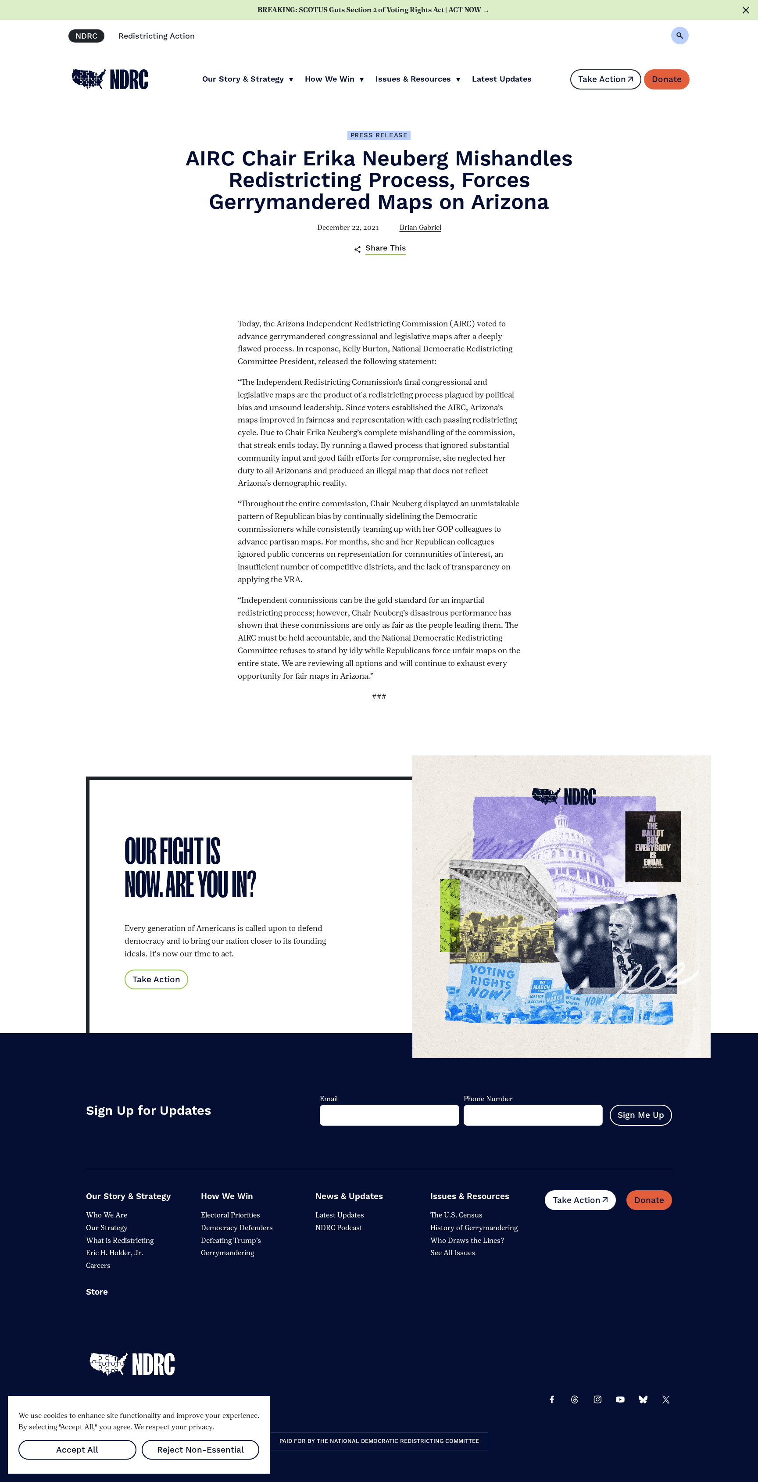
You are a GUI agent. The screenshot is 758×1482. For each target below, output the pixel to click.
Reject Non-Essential (200, 1450)
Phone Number (488, 1099)
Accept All (77, 1450)
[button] (680, 35)
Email (329, 1099)
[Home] (138, 1364)
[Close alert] (746, 10)
